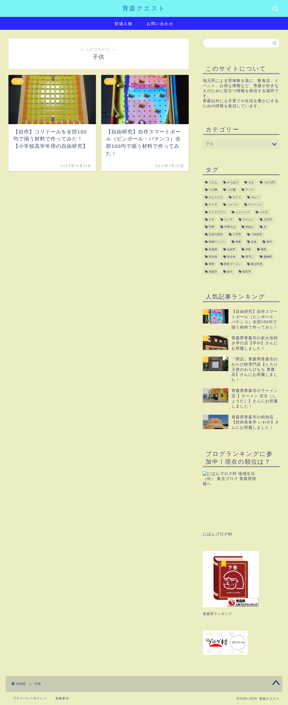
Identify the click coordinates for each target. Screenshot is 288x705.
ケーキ (213, 204)
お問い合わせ (160, 23)
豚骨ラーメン (232, 264)
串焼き (249, 227)
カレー (255, 197)
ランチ (228, 219)
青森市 (213, 271)
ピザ (211, 219)
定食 (253, 242)
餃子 (230, 271)
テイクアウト (217, 212)
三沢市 (268, 219)
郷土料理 (256, 264)
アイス (249, 189)
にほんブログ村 (217, 534)
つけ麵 (213, 189)
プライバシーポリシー (30, 698)
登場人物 (123, 23)
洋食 (248, 249)
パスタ (263, 212)
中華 (211, 227)
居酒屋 (213, 249)
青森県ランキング (217, 614)
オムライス (216, 197)
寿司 (269, 242)
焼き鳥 (231, 256)
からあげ (232, 182)
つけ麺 (231, 189)
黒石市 (246, 271)
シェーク (232, 204)
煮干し (249, 256)
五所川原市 (216, 234)
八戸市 (237, 234)
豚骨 (211, 264)
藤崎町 (268, 256)
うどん (213, 182)
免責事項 (62, 698)
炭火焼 (213, 256)
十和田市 (256, 234)
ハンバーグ (242, 212)
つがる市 (269, 182)
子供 (37, 684)
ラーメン (248, 219)
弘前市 (231, 249)
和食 (238, 242)
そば (251, 182)
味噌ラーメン (217, 242)
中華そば (229, 227)
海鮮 (263, 249)
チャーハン (255, 204)
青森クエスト (144, 8)
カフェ (237, 197)
